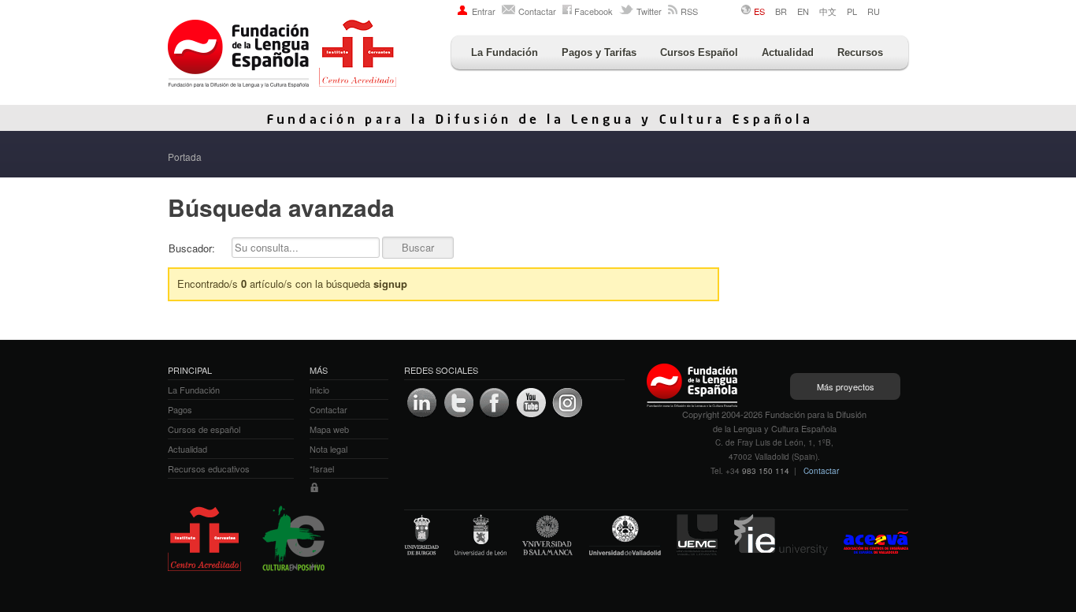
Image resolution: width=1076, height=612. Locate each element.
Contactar (537, 11)
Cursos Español (699, 52)
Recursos (860, 52)
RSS (689, 11)
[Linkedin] (422, 403)
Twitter (649, 11)
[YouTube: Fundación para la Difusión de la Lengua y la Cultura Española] (531, 403)
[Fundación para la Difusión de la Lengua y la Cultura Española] (282, 55)
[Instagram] (567, 403)
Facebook (593, 11)
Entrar (483, 11)
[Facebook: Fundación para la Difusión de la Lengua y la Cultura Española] (495, 403)
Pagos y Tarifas (599, 52)
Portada (185, 156)
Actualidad (788, 52)
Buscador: (192, 248)
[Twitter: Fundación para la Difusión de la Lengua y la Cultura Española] (458, 403)
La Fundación (504, 52)
